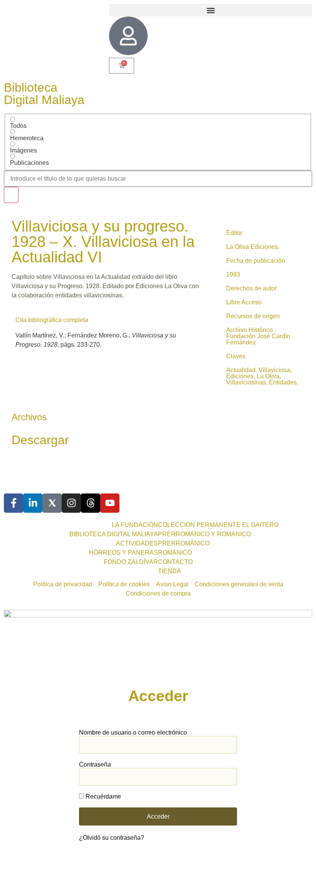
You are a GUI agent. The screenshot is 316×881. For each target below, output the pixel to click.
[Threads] (90, 503)
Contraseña (95, 765)
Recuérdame (102, 797)
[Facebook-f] (13, 503)
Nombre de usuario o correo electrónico (133, 733)
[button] (210, 10)
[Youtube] (109, 503)
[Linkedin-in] (32, 503)
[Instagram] (71, 503)
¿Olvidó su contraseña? (111, 837)
